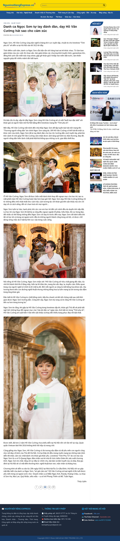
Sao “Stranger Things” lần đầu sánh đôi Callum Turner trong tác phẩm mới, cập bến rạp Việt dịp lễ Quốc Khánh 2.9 (111, 42)
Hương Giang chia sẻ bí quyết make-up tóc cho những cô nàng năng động (111, 29)
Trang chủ (10, 13)
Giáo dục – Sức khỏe (72, 17)
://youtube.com (105, 517)
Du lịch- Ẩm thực (47, 17)
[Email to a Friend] (45, 487)
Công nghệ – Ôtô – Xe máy (86, 13)
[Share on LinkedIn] (54, 487)
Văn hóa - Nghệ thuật (12, 23)
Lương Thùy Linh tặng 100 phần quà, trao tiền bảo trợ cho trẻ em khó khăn (111, 54)
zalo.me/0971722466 (103, 520)
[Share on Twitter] (41, 487)
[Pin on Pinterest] (49, 487)
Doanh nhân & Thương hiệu (45, 13)
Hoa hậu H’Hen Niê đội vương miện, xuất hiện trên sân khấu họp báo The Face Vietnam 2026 (111, 66)
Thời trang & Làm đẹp (66, 13)
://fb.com (96, 513)
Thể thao (59, 17)
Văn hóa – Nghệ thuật (24, 13)
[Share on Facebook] (37, 487)
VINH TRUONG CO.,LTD (73, 538)
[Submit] (104, 5)
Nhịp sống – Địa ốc (106, 13)
